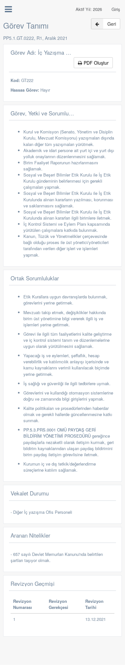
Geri (111, 24)
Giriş (116, 9)
